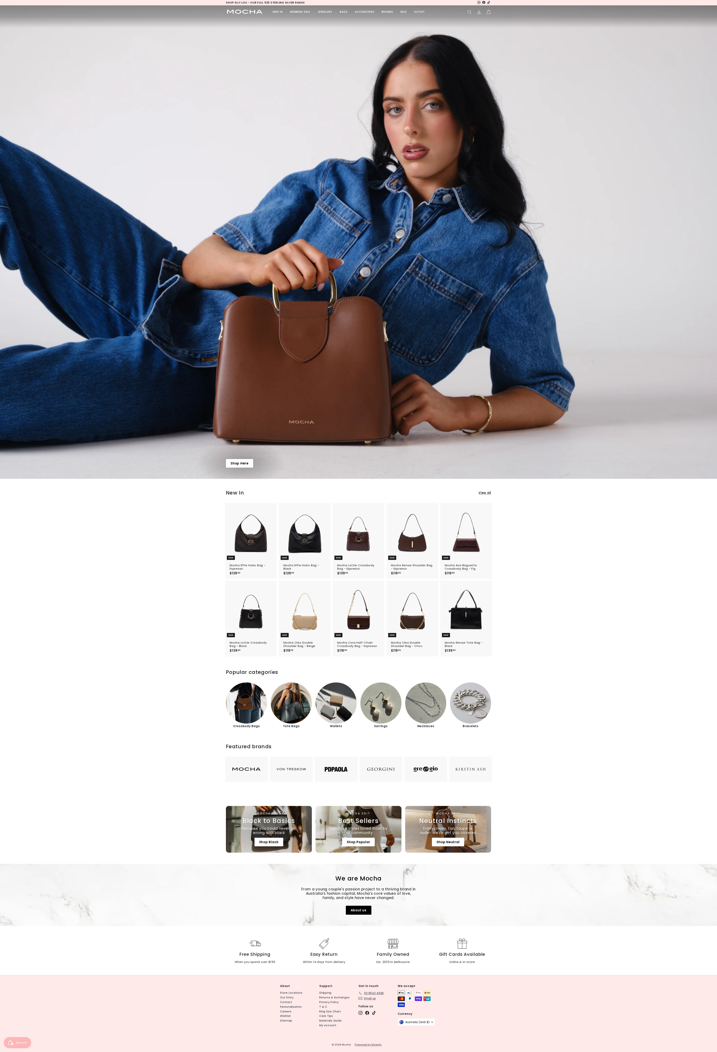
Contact (286, 1002)
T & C (323, 1007)
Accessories (364, 12)
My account (327, 1025)
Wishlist (285, 1016)
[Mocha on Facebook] (367, 1013)
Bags (343, 12)
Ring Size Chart (330, 1011)
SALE (403, 12)
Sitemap (286, 1020)
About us (359, 910)
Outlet (419, 12)
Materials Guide (330, 1020)
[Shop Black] (269, 829)
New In (278, 12)
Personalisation (291, 1007)
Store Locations (291, 993)
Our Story (287, 997)
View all (485, 493)
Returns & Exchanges (334, 997)
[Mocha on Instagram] (360, 1013)
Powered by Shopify (368, 1044)
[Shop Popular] (358, 829)
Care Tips (326, 1016)
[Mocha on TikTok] (374, 1013)
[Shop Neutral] (448, 829)
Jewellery (325, 12)
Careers (285, 1011)
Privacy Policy (329, 1002)
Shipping (325, 993)
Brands (387, 12)
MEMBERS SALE (300, 12)
